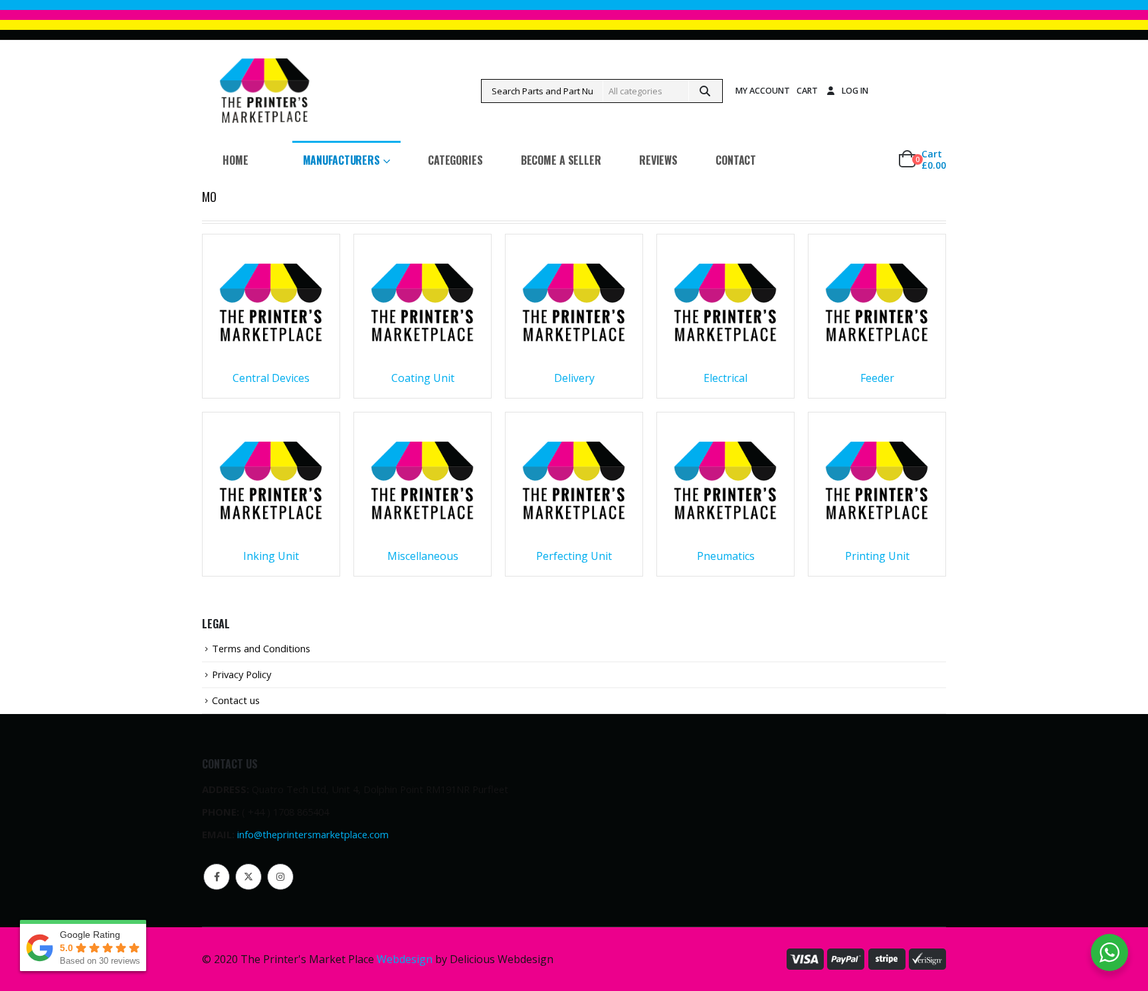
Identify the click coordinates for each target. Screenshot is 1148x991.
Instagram (280, 876)
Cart (807, 90)
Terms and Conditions (261, 648)
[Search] (704, 91)
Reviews (658, 160)
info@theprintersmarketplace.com (313, 834)
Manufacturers (341, 160)
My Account (762, 90)
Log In (855, 90)
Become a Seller (561, 160)
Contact (736, 160)
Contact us (236, 700)
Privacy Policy (241, 674)
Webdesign (404, 959)
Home (235, 160)
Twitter (248, 876)
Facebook (216, 876)
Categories (455, 160)
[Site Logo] (264, 90)
